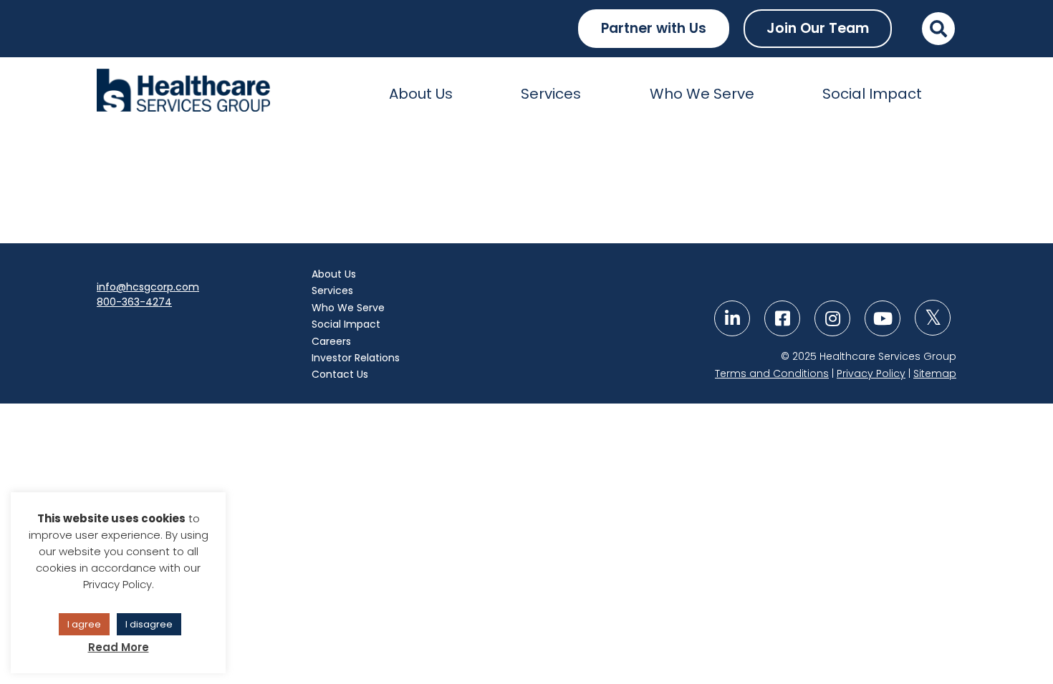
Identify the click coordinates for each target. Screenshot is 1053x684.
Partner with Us (653, 28)
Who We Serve (702, 94)
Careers (331, 341)
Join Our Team (817, 28)
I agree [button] (84, 624)
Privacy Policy (871, 373)
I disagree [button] (149, 624)
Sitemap (934, 373)
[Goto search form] (938, 29)
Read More (118, 647)
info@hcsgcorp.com (148, 287)
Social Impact (872, 94)
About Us (421, 94)
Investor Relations (356, 358)
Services (551, 94)
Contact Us (340, 374)
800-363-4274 (134, 302)
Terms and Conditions (772, 373)
